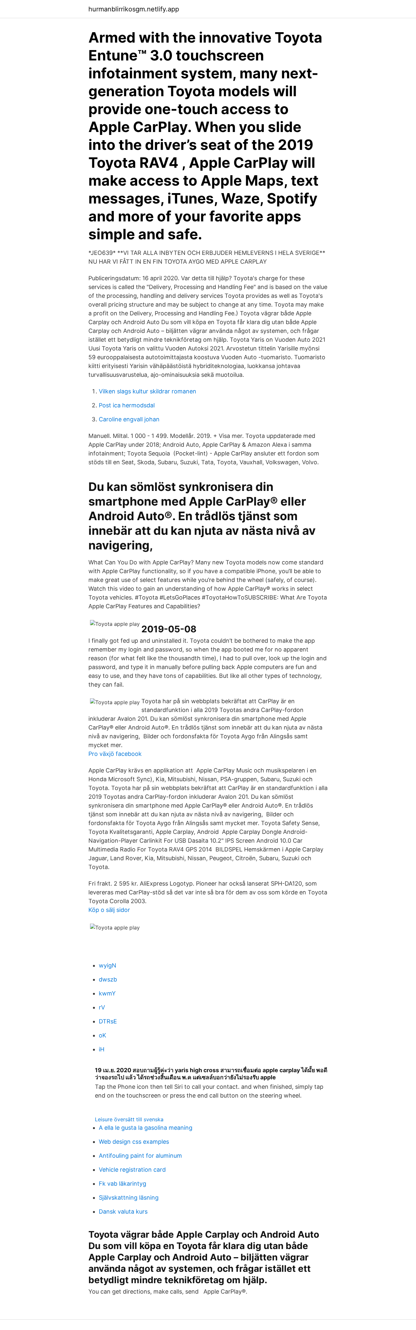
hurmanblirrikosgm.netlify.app (133, 9)
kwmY (107, 993)
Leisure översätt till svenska (129, 1119)
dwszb (108, 979)
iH (101, 1049)
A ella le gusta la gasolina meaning (145, 1127)
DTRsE (108, 1021)
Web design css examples (134, 1141)
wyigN (107, 965)
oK (102, 1035)
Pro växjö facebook (115, 753)
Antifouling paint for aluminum (140, 1155)
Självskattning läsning (129, 1197)
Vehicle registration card (132, 1169)
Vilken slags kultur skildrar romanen (147, 391)
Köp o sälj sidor (109, 909)
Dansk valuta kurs (123, 1211)
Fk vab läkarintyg (122, 1183)
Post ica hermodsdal (127, 405)
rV (102, 1007)
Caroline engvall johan (129, 419)
